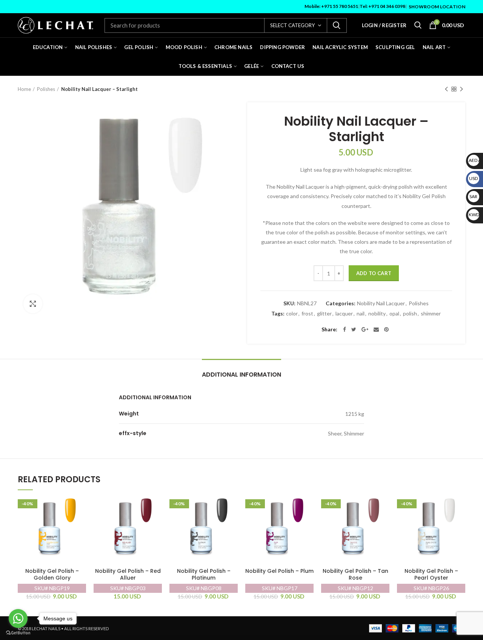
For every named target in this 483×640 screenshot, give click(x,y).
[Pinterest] (386, 329)
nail (361, 314)
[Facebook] (344, 329)
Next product (461, 89)
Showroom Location (437, 6)
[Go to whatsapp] (18, 618)
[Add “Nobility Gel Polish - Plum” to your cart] (307, 505)
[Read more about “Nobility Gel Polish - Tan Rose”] (383, 505)
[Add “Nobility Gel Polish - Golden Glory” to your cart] (80, 505)
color (292, 314)
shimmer (431, 314)
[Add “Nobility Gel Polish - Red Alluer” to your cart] (156, 505)
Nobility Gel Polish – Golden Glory (52, 575)
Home (24, 89)
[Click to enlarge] (32, 303)
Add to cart (373, 273)
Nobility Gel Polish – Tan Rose (355, 575)
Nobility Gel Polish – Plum (279, 571)
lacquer (344, 314)
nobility (377, 314)
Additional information (241, 374)
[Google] (365, 329)
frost (307, 314)
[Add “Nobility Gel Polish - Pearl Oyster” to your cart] (459, 505)
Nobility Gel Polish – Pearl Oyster (431, 575)
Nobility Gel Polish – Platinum (204, 575)
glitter (324, 314)
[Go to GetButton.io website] (18, 633)
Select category (292, 25)
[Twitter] (354, 329)
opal (394, 314)
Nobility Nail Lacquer (381, 303)
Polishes (46, 89)
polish (410, 314)
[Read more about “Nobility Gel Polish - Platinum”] (232, 505)
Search (336, 25)
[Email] (376, 329)
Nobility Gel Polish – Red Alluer (128, 575)
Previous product (446, 89)
